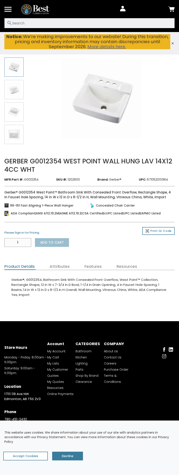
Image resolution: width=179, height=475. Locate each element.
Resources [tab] (127, 266)
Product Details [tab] (19, 266)
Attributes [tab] (60, 266)
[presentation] (20, 266)
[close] (173, 43)
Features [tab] (93, 266)
